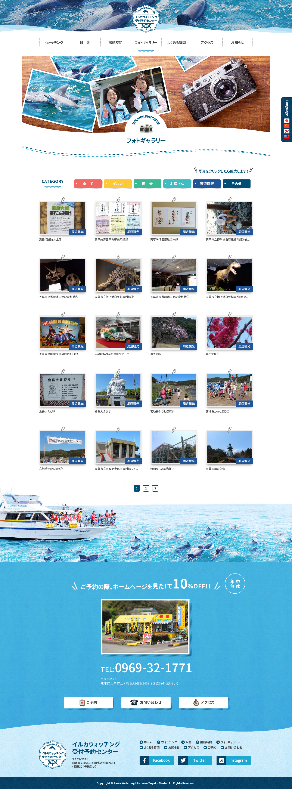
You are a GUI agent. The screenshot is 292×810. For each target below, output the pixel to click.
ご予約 (92, 702)
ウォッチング (169, 742)
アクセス (207, 702)
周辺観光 (207, 183)
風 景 (147, 183)
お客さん (177, 183)
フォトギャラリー (230, 742)
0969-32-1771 (146, 668)
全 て (88, 183)
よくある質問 (152, 747)
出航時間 (206, 742)
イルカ (118, 183)
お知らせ (174, 747)
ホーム (148, 742)
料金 (189, 742)
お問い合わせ (151, 702)
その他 (237, 183)
